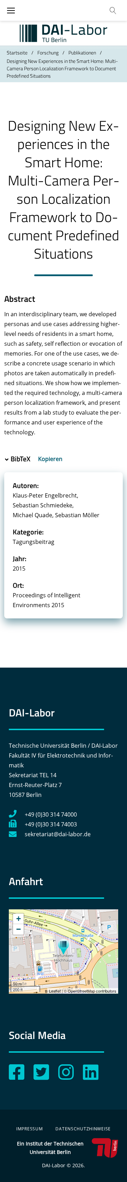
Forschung (48, 52)
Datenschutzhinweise (83, 1129)
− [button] (18, 929)
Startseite (17, 52)
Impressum (29, 1129)
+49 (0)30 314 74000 (51, 814)
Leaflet (55, 991)
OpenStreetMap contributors (92, 991)
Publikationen (82, 52)
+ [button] (18, 918)
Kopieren (51, 459)
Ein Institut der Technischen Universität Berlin (50, 1147)
